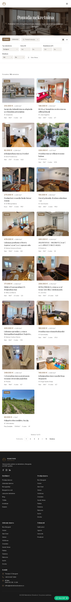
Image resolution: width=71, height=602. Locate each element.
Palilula (39, 503)
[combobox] (30, 39)
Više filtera (34, 57)
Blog (3, 497)
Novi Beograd (41, 480)
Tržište (4, 500)
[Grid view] (63, 39)
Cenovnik (40, 533)
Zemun (39, 490)
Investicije (5, 503)
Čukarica (40, 507)
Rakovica (40, 510)
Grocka (39, 517)
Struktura (5, 54)
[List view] (66, 39)
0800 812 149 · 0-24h (11, 582)
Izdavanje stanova (7, 483)
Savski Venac (41, 500)
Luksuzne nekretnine (8, 493)
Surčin (39, 513)
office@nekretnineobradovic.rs (14, 585)
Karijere (4, 507)
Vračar (39, 483)
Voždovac (40, 493)
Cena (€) (23, 46)
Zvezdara (40, 497)
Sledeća (52, 439)
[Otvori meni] (67, 4)
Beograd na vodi (7, 490)
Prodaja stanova (7, 480)
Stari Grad (40, 487)
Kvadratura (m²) (48, 46)
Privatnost (40, 537)
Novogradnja (6, 487)
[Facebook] (3, 470)
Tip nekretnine (7, 46)
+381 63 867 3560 (10, 577)
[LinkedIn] (10, 470)
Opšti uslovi (40, 527)
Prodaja (6, 39)
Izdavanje (15, 39)
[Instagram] (6, 470)
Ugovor (39, 530)
